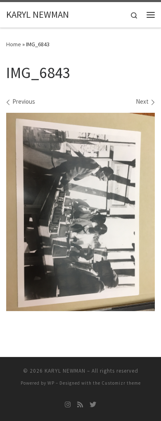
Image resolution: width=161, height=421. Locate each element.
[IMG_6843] (80, 212)
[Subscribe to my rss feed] (80, 405)
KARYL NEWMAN (65, 370)
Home (13, 44)
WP (50, 383)
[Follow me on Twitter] (93, 405)
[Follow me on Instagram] (68, 405)
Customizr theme (121, 383)
